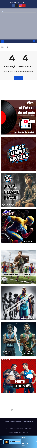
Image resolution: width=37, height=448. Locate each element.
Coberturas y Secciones (16, 428)
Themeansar (18, 424)
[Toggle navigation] (17, 41)
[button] (31, 41)
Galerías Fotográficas (15, 432)
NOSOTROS (25, 432)
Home (6, 428)
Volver (18, 78)
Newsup (28, 421)
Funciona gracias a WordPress (13, 421)
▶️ (6, 442)
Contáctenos (28, 428)
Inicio (3, 47)
